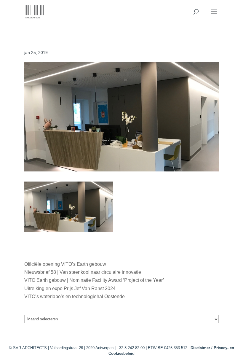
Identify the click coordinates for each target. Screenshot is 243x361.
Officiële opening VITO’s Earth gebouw (65, 264)
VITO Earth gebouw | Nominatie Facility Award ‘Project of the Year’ (94, 280)
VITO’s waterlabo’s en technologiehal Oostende (74, 296)
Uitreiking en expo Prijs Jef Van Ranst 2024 (70, 288)
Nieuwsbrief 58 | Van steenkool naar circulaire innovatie (82, 272)
